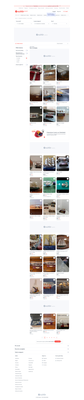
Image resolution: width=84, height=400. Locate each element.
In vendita (18, 58)
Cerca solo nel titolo (19, 50)
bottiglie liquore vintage (25, 15)
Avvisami (58, 341)
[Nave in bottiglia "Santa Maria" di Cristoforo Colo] (36, 266)
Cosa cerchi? (18, 21)
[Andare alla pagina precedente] (42, 337)
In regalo (18, 59)
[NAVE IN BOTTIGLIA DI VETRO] (49, 324)
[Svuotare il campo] (31, 23)
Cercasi (18, 61)
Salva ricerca (20, 43)
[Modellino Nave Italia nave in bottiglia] (36, 187)
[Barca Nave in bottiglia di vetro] (63, 95)
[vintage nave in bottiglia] (49, 116)
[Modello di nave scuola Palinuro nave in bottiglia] (49, 165)
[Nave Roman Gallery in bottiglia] (36, 209)
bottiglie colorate (33, 15)
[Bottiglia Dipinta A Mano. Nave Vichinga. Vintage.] (36, 288)
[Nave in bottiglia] (49, 75)
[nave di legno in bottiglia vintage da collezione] (63, 187)
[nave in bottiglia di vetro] (36, 95)
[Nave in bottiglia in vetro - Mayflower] (63, 324)
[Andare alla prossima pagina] (56, 337)
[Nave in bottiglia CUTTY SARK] (49, 95)
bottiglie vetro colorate (65, 15)
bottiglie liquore (39, 15)
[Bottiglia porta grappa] (63, 266)
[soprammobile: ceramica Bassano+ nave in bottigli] (36, 244)
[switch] (26, 50)
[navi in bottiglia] (63, 75)
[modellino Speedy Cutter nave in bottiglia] (49, 244)
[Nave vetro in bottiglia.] (63, 116)
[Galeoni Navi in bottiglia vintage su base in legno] (49, 209)
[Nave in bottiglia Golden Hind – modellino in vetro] (49, 288)
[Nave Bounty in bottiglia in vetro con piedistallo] (63, 209)
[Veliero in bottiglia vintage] (49, 187)
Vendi (66, 11)
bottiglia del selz (57, 15)
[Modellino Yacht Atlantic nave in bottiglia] (63, 244)
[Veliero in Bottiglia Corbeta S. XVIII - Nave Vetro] (63, 288)
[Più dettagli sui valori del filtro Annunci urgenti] (22, 64)
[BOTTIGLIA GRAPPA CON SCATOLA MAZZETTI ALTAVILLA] (36, 324)
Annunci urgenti (19, 64)
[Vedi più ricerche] (68, 15)
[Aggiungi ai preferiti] (41, 66)
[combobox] (24, 23)
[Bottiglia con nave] (36, 116)
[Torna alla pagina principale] (21, 11)
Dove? (52, 21)
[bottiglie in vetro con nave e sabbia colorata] (36, 165)
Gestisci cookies (18, 371)
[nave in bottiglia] (36, 75)
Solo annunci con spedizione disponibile (20, 53)
